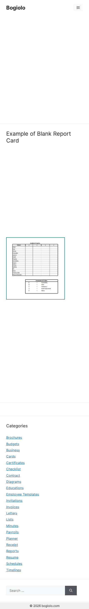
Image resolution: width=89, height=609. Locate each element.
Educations (15, 488)
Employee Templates (22, 494)
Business (13, 450)
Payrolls (12, 532)
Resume (12, 557)
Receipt (12, 545)
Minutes (12, 526)
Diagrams (13, 482)
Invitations (14, 500)
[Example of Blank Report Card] (35, 298)
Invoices (12, 507)
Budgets (12, 444)
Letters (11, 513)
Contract (13, 475)
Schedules (14, 563)
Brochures (14, 437)
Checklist (13, 469)
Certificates (15, 463)
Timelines (13, 570)
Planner (12, 538)
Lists (9, 519)
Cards (11, 456)
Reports (12, 551)
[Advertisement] (44, 69)
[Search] (71, 590)
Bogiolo (15, 8)
